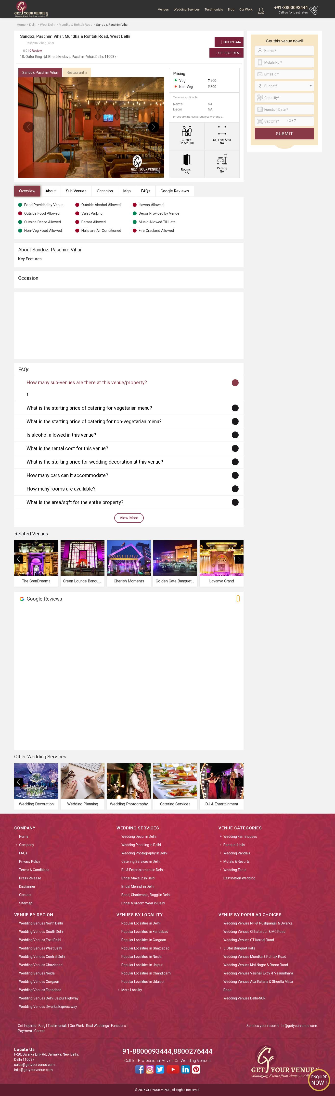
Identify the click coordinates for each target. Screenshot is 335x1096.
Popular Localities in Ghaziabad (145, 948)
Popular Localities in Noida (141, 957)
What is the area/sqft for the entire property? (74, 502)
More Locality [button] (131, 990)
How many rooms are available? (60, 489)
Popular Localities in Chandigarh (146, 973)
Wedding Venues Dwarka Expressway (48, 1007)
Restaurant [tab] (77, 72)
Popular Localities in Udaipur (143, 982)
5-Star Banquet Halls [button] (239, 948)
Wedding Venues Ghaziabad (41, 965)
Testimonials (214, 9)
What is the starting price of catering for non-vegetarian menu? (94, 421)
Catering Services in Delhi (140, 861)
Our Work (246, 9)
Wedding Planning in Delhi (141, 845)
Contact (25, 895)
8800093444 (232, 42)
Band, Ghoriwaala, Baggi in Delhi (145, 895)
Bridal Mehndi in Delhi (137, 886)
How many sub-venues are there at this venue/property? (86, 382)
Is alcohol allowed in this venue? (61, 435)
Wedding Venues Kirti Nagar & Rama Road (255, 965)
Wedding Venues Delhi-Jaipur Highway (48, 998)
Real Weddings (97, 1026)
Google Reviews (175, 191)
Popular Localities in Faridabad (144, 932)
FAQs (145, 191)
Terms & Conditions (34, 870)
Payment (25, 1031)
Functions (118, 1026)
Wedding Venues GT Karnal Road (248, 940)
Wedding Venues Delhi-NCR (244, 998)
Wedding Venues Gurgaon (39, 982)
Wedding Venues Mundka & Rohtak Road (254, 957)
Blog (231, 9)
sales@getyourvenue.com (34, 1065)
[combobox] (284, 86)
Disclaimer (27, 886)
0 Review (32, 50)
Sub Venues (76, 191)
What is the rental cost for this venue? (67, 448)
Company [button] (26, 845)
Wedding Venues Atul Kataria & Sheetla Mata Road (258, 986)
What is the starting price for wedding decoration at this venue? (94, 462)
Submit (284, 133)
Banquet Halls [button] (234, 845)
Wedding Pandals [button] (236, 853)
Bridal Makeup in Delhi (138, 878)
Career (39, 1031)
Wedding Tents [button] (234, 870)
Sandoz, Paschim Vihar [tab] (40, 72)
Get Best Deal (229, 53)
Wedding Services (187, 9)
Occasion (105, 191)
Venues (163, 9)
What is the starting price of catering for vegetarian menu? (89, 408)
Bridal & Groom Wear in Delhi (143, 903)
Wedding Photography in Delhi (144, 853)
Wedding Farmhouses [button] (240, 836)
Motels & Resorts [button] (236, 861)
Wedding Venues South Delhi (41, 932)
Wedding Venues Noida (37, 973)
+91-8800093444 (291, 7)
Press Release (30, 878)
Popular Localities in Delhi (140, 923)
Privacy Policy (29, 861)
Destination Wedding (239, 878)
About (51, 191)
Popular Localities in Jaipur (142, 965)
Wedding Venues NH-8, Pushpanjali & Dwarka (258, 923)
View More (129, 518)
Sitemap (25, 903)
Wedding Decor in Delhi (138, 836)
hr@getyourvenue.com (299, 1026)
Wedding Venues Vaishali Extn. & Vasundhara (258, 973)
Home (23, 836)
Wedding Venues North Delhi (41, 923)
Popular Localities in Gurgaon (143, 940)
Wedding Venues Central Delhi (42, 957)
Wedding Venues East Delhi (40, 940)
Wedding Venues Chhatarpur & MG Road (254, 932)
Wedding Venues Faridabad (40, 990)
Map (127, 191)
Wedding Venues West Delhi (40, 948)
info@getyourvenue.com (33, 1070)
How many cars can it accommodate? (67, 475)
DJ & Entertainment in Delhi (142, 870)
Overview (27, 191)
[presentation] (28, 127)
